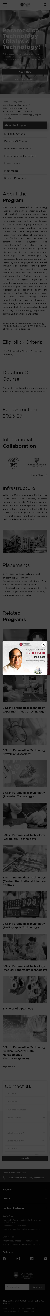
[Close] (43, 644)
